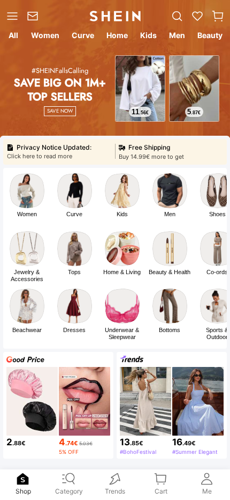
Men (169, 214)
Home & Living (122, 272)
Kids (122, 214)
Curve (74, 214)
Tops (74, 272)
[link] (34, 16)
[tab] (12, 37)
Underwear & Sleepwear (122, 333)
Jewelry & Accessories (27, 275)
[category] (11, 16)
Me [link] (207, 490)
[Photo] (27, 191)
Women (27, 214)
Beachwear (27, 330)
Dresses (74, 330)
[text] (140, 112)
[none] (23, 479)
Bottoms (169, 330)
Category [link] (69, 490)
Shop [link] (23, 490)
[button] (217, 16)
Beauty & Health (169, 272)
